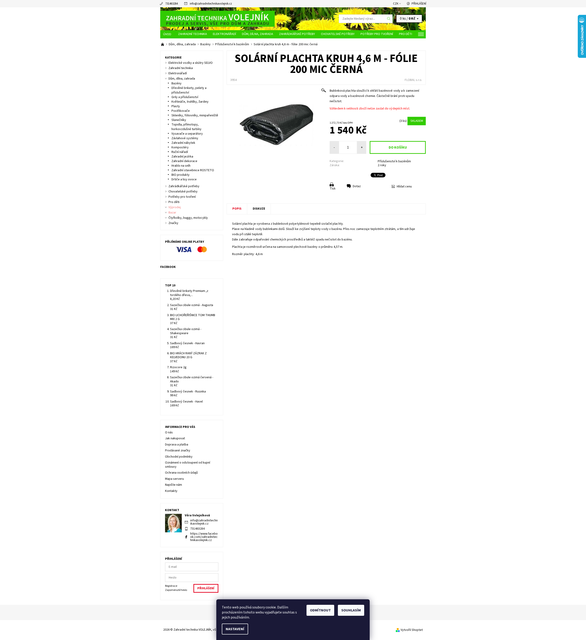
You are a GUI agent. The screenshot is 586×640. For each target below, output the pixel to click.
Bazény (176, 83)
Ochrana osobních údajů (181, 472)
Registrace (171, 586)
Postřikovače (180, 111)
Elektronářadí (224, 34)
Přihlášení (419, 4)
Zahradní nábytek (183, 143)
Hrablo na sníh (180, 165)
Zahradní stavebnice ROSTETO (192, 170)
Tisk (333, 188)
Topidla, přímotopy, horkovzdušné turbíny (186, 126)
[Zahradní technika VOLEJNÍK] (217, 18)
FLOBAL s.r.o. (413, 80)
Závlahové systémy (184, 138)
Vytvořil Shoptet (412, 630)
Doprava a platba (176, 444)
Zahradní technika (192, 34)
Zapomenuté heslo (176, 590)
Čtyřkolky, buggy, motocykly (188, 218)
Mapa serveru (174, 479)
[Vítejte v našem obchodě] (163, 44)
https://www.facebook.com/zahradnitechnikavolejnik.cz (204, 536)
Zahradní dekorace (184, 161)
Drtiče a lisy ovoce (184, 179)
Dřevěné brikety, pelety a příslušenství (188, 90)
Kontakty (171, 491)
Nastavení (235, 629)
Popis (236, 208)
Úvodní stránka (167, 34)
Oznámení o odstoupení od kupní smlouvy (187, 464)
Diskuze (259, 208)
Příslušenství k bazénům (394, 161)
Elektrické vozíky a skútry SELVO (190, 63)
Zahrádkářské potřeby (297, 34)
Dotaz (357, 186)
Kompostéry (180, 147)
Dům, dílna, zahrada (257, 34)
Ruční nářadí (179, 152)
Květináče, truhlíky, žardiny (190, 101)
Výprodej (174, 207)
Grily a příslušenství (184, 97)
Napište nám (173, 485)
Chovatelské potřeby (338, 34)
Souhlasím (351, 610)
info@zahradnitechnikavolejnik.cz (211, 4)
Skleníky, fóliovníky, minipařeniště (194, 115)
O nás (169, 432)
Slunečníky (178, 120)
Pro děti (405, 34)
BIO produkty (180, 175)
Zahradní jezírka (182, 156)
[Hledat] (389, 18)
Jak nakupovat (175, 438)
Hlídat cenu (404, 186)
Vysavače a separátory (187, 133)
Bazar (172, 212)
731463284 (171, 4)
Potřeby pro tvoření (377, 34)
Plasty (175, 106)
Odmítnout (320, 610)
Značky (173, 223)
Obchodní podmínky (179, 456)
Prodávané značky (177, 450)
